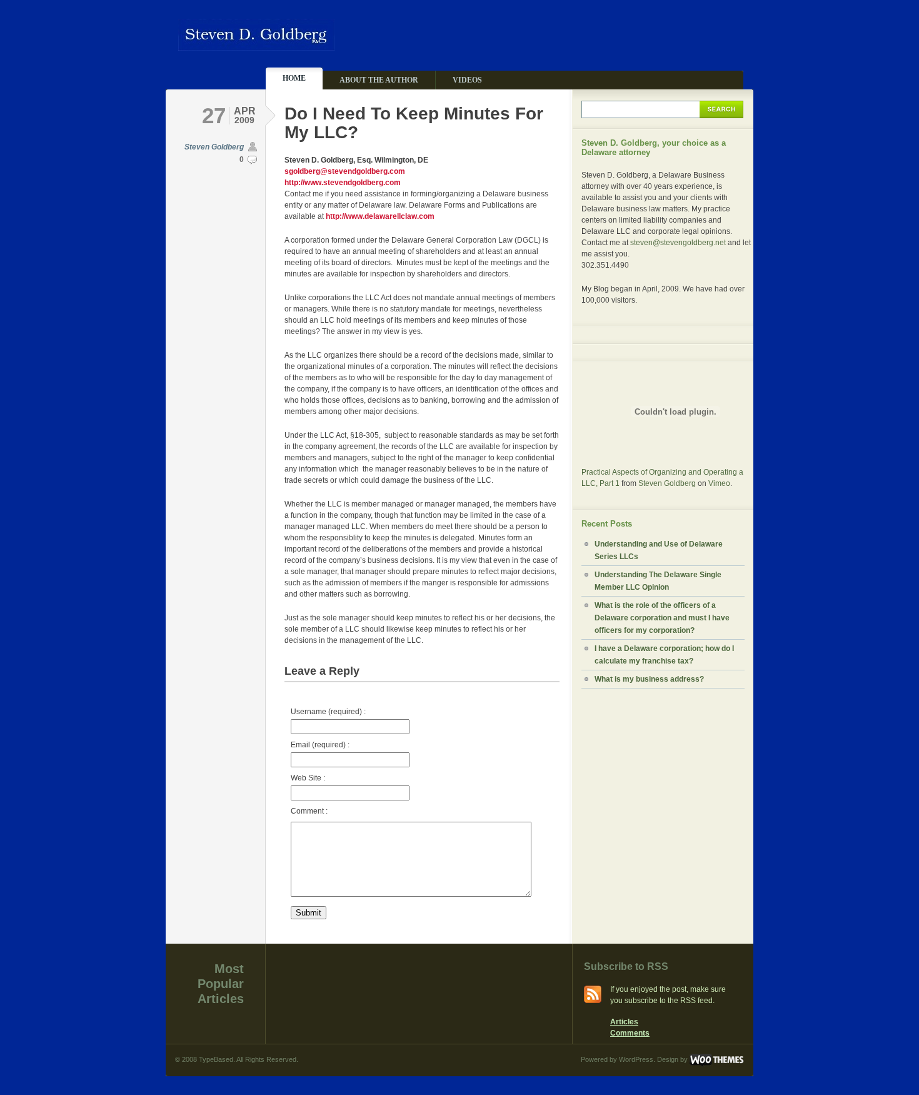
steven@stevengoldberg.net (678, 242)
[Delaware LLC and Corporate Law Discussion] (256, 45)
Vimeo (719, 483)
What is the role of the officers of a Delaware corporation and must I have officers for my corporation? (662, 618)
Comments (630, 1033)
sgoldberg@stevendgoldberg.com (344, 171)
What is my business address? (649, 679)
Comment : (309, 811)
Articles (624, 1021)
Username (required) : (328, 711)
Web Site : (308, 778)
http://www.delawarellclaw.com (380, 216)
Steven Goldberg (214, 147)
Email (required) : (320, 744)
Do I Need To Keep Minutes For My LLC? (413, 123)
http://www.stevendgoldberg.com (342, 182)
